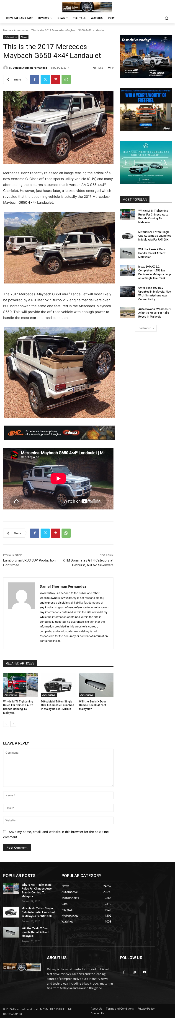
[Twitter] (45, 79)
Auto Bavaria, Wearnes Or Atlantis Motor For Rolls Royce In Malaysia (154, 313)
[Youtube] (144, 972)
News (24, 36)
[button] (166, 18)
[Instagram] (134, 972)
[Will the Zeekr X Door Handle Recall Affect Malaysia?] (96, 685)
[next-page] (13, 724)
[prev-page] (6, 724)
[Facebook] (34, 79)
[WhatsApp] (66, 79)
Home (7, 30)
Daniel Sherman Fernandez (30, 67)
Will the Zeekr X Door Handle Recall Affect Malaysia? (92, 705)
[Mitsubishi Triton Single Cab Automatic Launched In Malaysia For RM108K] (58, 685)
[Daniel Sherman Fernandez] (6, 67)
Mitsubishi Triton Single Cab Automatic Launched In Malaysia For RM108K (57, 705)
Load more (144, 328)
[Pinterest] (55, 79)
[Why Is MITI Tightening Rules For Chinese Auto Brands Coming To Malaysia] (20, 685)
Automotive (21, 30)
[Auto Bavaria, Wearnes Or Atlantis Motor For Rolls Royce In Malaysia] (127, 312)
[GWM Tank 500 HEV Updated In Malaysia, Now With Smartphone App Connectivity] (127, 291)
